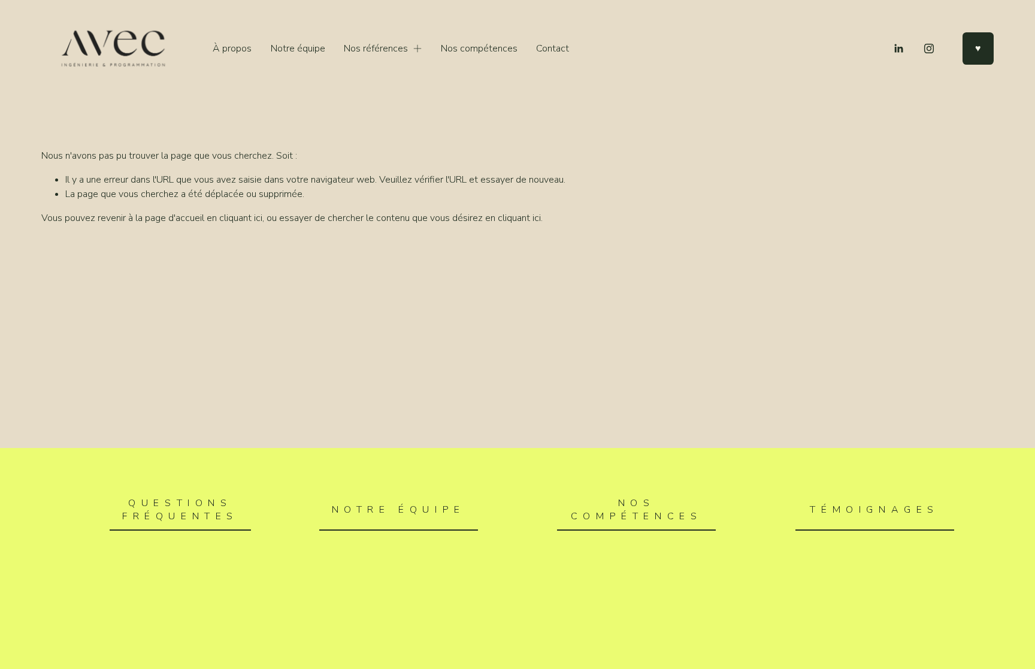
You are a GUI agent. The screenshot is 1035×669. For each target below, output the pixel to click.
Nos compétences (479, 48)
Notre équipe (298, 48)
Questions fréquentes (180, 510)
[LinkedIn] (898, 49)
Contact (552, 48)
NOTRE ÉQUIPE (398, 509)
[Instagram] (929, 49)
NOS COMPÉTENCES (637, 510)
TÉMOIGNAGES (874, 509)
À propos (232, 48)
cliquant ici (240, 218)
